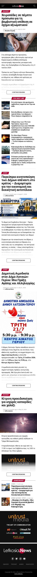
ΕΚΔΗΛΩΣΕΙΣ (30, 564)
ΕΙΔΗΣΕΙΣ (6, 564)
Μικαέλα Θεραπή (10, 31)
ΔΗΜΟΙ (21, 564)
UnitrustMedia (18, 574)
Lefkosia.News (9, 195)
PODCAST (14, 564)
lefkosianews (9, 411)
